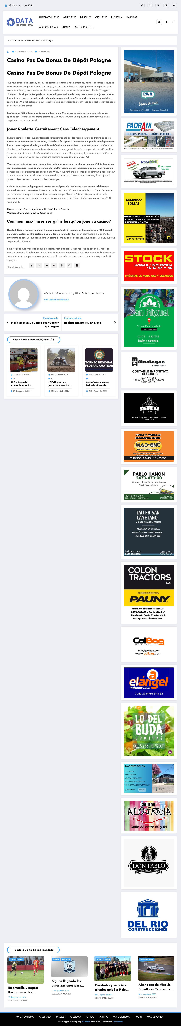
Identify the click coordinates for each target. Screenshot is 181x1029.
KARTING (132, 17)
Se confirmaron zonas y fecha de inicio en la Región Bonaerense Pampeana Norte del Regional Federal (97, 384)
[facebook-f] (142, 5)
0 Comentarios (44, 51)
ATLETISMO (69, 17)
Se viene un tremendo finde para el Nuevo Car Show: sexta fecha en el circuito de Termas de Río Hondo (159, 986)
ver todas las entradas (56, 299)
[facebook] (31, 265)
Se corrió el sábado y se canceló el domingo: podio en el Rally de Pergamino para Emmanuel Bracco (73, 986)
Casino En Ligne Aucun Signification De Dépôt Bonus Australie (38, 209)
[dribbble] (158, 5)
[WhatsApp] (69, 265)
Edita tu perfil (89, 293)
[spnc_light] (167, 22)
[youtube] (174, 5)
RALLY (59, 959)
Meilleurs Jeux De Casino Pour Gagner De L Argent (35, 324)
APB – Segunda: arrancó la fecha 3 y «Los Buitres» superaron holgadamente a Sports (22, 384)
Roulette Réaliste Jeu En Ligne (82, 323)
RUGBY (66, 27)
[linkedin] (46, 265)
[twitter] (39, 265)
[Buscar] (159, 22)
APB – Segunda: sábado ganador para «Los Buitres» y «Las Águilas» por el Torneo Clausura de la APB (116, 996)
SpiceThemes (118, 1027)
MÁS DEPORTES (83, 27)
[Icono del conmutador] (173, 22)
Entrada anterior (51, 318)
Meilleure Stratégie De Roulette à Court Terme (29, 213)
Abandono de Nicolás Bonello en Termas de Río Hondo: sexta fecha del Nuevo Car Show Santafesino (29, 986)
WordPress (86, 1027)
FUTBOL (115, 17)
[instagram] (166, 5)
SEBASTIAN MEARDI (22, 374)
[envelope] (54, 265)
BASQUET (85, 17)
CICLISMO (101, 17)
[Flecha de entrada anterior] (8, 323)
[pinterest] (62, 265)
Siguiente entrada (72, 318)
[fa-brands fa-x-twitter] (150, 5)
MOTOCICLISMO (48, 27)
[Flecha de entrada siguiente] (115, 323)
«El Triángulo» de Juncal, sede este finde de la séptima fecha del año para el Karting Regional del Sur (59, 384)
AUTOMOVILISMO (49, 17)
